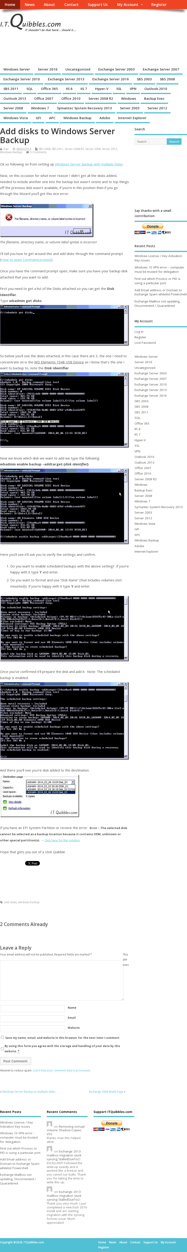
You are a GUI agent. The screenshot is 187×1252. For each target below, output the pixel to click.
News (30, 4)
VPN (133, 88)
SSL (119, 88)
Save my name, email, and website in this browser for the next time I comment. (62, 1038)
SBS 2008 (167, 79)
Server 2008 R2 (100, 98)
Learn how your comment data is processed (61, 1070)
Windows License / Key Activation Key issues (16, 1124)
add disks (10, 902)
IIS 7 (84, 88)
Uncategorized (77, 69)
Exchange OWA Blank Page (106, 1092)
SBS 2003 (144, 79)
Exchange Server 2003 (116, 69)
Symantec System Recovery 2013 (84, 108)
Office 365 (49, 88)
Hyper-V (101, 88)
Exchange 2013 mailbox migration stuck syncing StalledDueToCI (64, 1155)
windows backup (29, 902)
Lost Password (145, 343)
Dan (6, 149)
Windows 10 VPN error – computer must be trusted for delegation (159, 269)
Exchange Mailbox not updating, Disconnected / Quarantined (157, 303)
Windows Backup (77, 117)
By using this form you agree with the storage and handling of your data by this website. (62, 1048)
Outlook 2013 (14, 98)
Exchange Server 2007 (161, 69)
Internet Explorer (132, 117)
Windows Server (16, 69)
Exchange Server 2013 (66, 79)
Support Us (98, 4)
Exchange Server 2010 (21, 79)
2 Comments (38, 152)
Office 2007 (43, 98)
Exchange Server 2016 (110, 79)
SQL (29, 88)
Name (72, 1008)
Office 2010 (71, 98)
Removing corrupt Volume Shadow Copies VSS (66, 1130)
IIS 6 (69, 88)
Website (74, 1028)
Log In (139, 332)
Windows (128, 98)
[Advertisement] (83, 49)
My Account (127, 4)
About (49, 4)
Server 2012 (157, 108)
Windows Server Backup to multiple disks (28, 1092)
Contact (71, 4)
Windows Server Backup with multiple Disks (89, 164)
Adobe (104, 117)
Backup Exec (154, 98)
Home (10, 4)
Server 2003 (130, 108)
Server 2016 (47, 69)
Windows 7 (40, 108)
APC (52, 117)
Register (159, 4)
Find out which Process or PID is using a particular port (157, 281)
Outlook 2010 (155, 88)
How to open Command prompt (26, 259)
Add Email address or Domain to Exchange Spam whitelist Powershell (161, 292)
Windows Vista (15, 117)
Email (72, 1018)
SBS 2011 (10, 88)
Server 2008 (13, 108)
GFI (38, 117)
